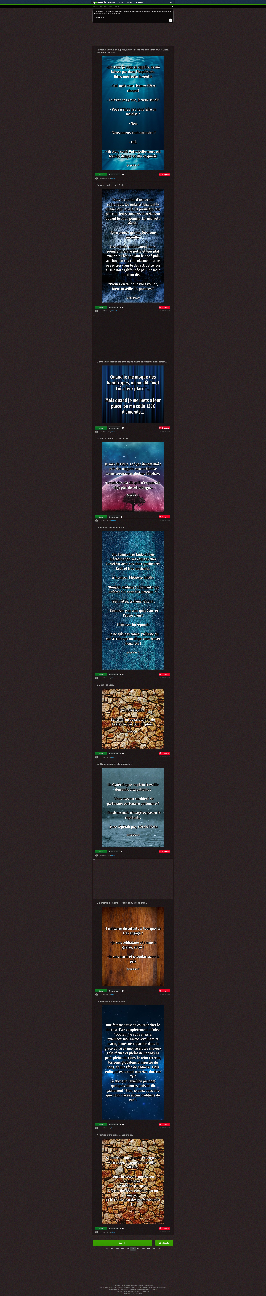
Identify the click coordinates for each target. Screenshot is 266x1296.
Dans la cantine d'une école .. (111, 185)
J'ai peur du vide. (105, 685)
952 (159, 1249)
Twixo (113, 432)
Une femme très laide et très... (112, 527)
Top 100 (120, 2)
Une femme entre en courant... (112, 1001)
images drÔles (108, 6)
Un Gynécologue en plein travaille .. (114, 764)
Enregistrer (165, 174)
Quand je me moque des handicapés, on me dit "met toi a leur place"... (132, 362)
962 (107, 1249)
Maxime (113, 521)
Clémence (114, 678)
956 (138, 1249)
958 (128, 1249)
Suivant (121, 1243)
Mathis (113, 855)
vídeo (117, 6)
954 (148, 1249)
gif (101, 6)
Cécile (113, 1232)
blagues (95, 6)
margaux (114, 178)
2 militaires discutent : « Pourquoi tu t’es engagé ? (122, 903)
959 (122, 1249)
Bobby (113, 757)
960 (117, 1249)
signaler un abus (165, 178)
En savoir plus (99, 17)
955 (143, 1249)
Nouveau (129, 2)
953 (154, 1249)
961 (112, 1249)
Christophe (114, 311)
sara (112, 994)
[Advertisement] (133, 35)
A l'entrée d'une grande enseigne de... (115, 1135)
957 (133, 1249)
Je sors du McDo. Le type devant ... (114, 439)
